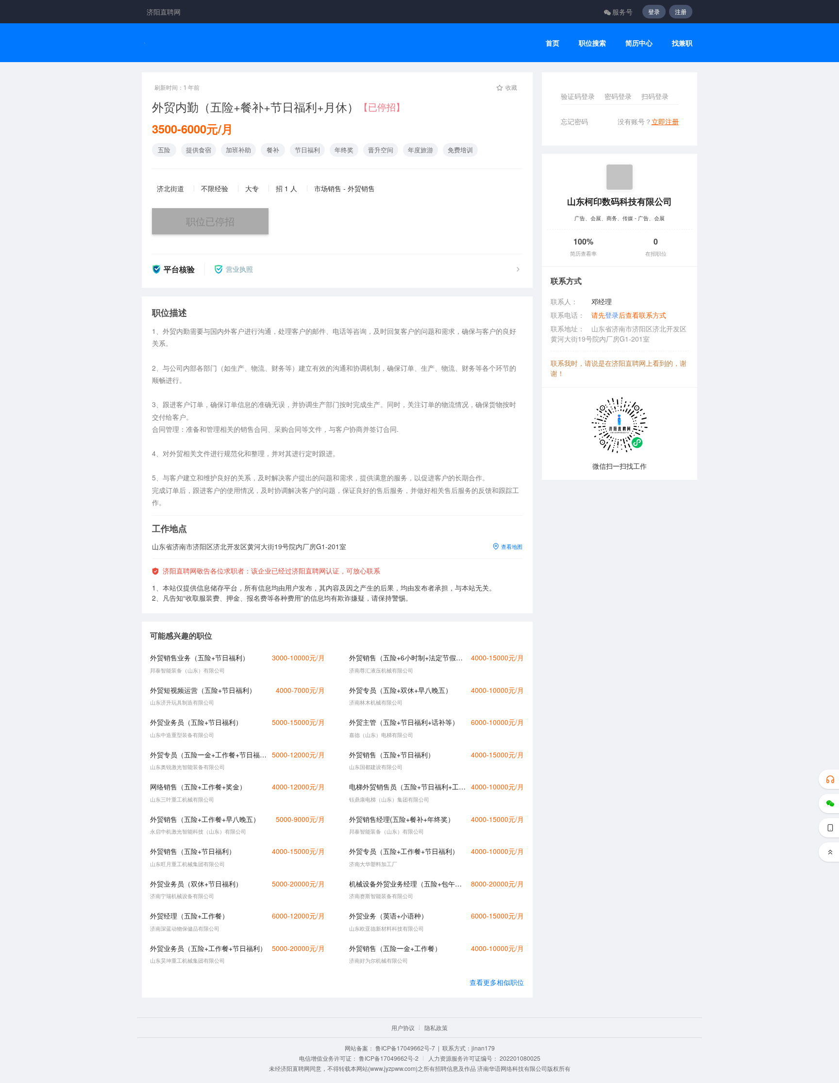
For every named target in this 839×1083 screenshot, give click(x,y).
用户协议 (403, 1027)
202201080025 (520, 1058)
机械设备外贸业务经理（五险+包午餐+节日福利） (407, 883)
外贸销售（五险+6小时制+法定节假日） (407, 657)
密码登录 (618, 96)
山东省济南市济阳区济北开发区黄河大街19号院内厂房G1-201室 (619, 334)
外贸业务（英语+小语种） (388, 915)
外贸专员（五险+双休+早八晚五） (400, 690)
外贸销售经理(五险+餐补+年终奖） (401, 819)
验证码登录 (578, 96)
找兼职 (682, 43)
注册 (681, 11)
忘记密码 (574, 121)
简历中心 (639, 43)
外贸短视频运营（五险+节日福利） (203, 690)
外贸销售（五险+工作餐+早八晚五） (205, 819)
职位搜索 (592, 43)
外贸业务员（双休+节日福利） (196, 883)
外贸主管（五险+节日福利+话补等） (404, 722)
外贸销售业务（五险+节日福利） (199, 657)
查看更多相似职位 (497, 982)
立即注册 (665, 121)
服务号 (622, 11)
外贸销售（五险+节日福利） (392, 754)
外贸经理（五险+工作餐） (189, 915)
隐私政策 (436, 1027)
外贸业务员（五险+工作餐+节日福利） (208, 948)
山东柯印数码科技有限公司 (619, 201)
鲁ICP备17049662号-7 (405, 1048)
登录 (654, 11)
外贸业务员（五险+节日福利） (196, 722)
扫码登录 (655, 96)
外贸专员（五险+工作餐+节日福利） (404, 851)
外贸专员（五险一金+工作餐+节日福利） (208, 754)
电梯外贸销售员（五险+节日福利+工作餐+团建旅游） (407, 786)
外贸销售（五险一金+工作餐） (395, 948)
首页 (552, 43)
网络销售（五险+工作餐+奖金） (198, 786)
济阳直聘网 (164, 11)
